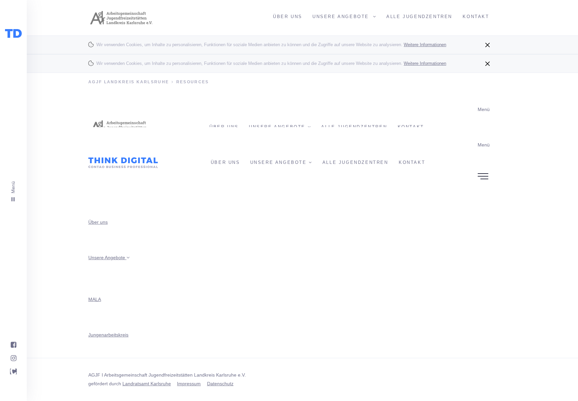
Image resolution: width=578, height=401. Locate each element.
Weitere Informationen (425, 44)
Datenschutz (220, 383)
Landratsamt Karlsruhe (146, 383)
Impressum (189, 383)
